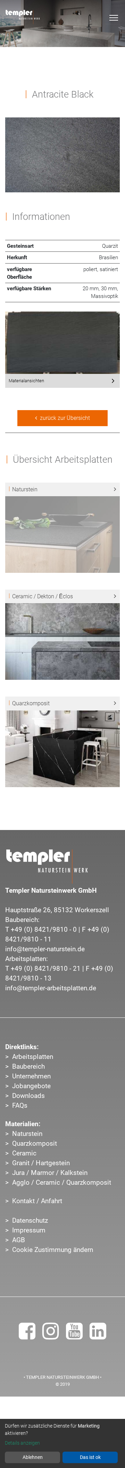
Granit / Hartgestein (41, 1163)
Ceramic (24, 1153)
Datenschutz (30, 1220)
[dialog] (62, 1443)
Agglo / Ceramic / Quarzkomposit (61, 1182)
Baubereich (28, 1066)
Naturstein (27, 1134)
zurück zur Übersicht (63, 418)
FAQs (19, 1105)
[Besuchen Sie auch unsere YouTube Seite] (74, 1336)
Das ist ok (90, 1457)
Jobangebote (31, 1086)
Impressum (28, 1230)
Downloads (28, 1096)
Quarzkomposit (34, 1143)
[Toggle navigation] (113, 17)
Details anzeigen (22, 1443)
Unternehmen (31, 1076)
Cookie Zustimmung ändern (52, 1250)
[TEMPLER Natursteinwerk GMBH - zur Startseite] (22, 17)
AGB (18, 1240)
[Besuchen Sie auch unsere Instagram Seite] (50, 1336)
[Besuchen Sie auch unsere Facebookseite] (27, 1336)
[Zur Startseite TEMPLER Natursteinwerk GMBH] (46, 866)
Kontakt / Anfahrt (37, 1201)
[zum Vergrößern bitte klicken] (62, 342)
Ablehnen (33, 1457)
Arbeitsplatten (32, 1057)
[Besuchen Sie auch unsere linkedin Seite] (98, 1336)
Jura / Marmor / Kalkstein (50, 1173)
